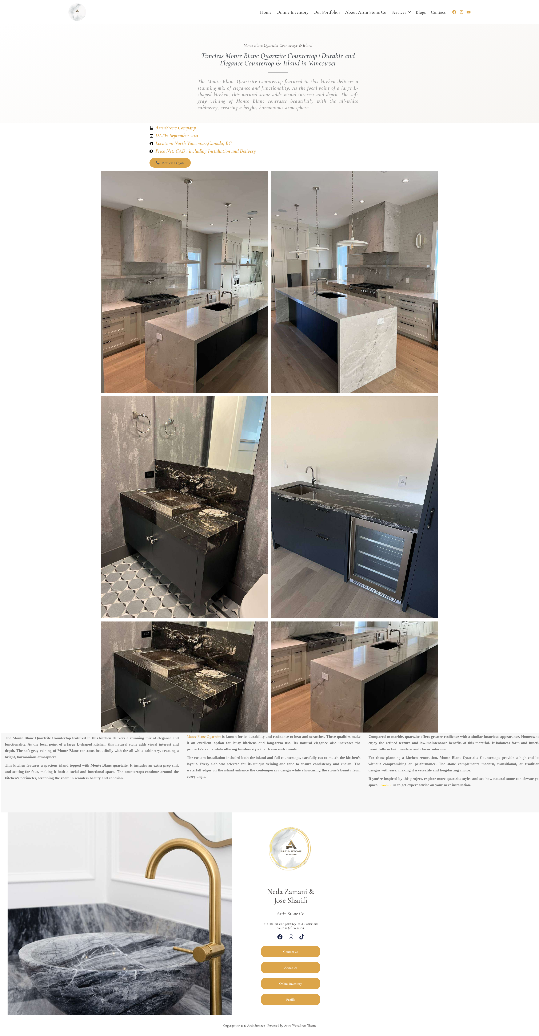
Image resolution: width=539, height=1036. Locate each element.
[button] (408, 12)
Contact (438, 12)
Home (265, 12)
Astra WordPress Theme (300, 1025)
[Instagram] (461, 12)
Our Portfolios (327, 12)
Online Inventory (292, 12)
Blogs (421, 12)
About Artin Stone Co (365, 12)
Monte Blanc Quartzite (204, 736)
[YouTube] (469, 12)
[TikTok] (301, 936)
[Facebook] (454, 12)
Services (398, 12)
